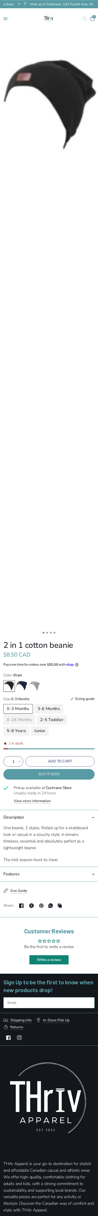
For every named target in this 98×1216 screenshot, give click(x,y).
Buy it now (49, 774)
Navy (22, 686)
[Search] (84, 18)
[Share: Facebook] (21, 905)
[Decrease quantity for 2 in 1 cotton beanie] (7, 761)
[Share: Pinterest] (41, 905)
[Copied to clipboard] (59, 905)
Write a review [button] (49, 959)
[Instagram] (19, 1038)
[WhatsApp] (50, 905)
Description (13, 817)
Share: (8, 905)
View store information (32, 801)
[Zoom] (49, 103)
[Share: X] (31, 905)
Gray (34, 686)
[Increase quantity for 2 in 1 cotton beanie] (19, 761)
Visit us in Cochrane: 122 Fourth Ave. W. (55, 4)
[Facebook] (8, 1038)
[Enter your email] (90, 1002)
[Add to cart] (60, 761)
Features (11, 874)
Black (9, 686)
